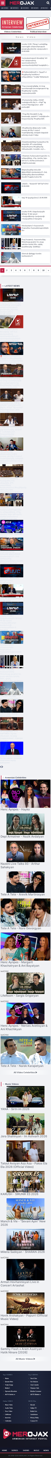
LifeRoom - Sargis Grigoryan (20, 995)
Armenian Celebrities (15, 778)
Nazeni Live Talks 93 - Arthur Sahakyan (20, 865)
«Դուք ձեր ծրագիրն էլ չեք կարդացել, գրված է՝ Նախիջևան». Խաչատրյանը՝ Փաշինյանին (36, 116)
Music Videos (12, 1084)
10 (43, 270)
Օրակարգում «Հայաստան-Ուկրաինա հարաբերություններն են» (35, 228)
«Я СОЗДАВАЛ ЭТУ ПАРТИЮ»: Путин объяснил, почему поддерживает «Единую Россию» (11, 736)
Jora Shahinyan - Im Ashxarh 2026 (24, 1136)
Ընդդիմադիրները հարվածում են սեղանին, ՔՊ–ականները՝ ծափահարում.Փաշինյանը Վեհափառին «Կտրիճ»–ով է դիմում (35, 146)
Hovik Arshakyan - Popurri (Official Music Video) (24, 1317)
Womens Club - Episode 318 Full (11, 535)
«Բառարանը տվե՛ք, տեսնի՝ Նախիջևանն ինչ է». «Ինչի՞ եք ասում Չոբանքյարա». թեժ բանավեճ (11, 407)
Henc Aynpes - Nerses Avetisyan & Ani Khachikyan (24, 1027)
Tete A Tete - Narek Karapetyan (22, 1066)
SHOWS (25, 8)
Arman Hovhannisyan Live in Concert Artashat (20, 1283)
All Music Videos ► (25, 1359)
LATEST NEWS (12, 286)
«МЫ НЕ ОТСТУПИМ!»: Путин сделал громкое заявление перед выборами (10, 759)
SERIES (15, 8)
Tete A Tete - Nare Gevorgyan (21, 928)
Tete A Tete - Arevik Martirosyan (9, 715)
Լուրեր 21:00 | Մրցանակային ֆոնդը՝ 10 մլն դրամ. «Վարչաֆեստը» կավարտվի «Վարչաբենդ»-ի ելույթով (11, 623)
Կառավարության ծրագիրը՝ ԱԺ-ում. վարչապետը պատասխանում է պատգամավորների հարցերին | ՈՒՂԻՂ (35, 62)
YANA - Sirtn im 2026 (15, 1109)
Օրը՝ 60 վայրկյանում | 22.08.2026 (34, 198)
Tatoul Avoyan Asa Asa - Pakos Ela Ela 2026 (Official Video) (24, 1165)
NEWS (35, 8)
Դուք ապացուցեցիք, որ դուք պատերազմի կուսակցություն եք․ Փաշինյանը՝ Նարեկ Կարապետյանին (10, 383)
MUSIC (45, 8)
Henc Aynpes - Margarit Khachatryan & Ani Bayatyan (20, 963)
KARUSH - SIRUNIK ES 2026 (19, 1194)
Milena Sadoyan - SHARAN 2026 (23, 1252)
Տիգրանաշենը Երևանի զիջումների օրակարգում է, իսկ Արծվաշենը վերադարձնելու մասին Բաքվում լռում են (11, 557)
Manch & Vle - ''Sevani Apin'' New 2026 (23, 1223)
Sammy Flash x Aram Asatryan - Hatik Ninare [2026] (22, 1350)
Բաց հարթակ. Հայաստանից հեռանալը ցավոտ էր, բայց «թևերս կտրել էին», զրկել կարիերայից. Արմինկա (11, 675)
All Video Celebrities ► (25, 1072)
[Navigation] (2, 3)
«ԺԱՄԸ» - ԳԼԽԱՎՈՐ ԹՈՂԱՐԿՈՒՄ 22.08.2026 (10, 580)
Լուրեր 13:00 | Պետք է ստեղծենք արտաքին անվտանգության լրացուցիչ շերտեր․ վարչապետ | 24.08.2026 (10, 308)
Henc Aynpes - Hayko (15, 809)
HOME (5, 8)
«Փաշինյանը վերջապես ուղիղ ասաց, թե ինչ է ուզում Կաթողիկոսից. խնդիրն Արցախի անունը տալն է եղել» (11, 457)
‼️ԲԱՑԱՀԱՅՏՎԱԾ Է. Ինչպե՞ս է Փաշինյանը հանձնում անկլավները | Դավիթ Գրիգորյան (35, 74)
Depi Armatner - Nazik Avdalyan (22, 836)
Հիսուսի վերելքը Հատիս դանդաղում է (10, 697)
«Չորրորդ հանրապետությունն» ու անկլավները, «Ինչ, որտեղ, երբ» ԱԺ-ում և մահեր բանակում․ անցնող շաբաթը (11, 513)
